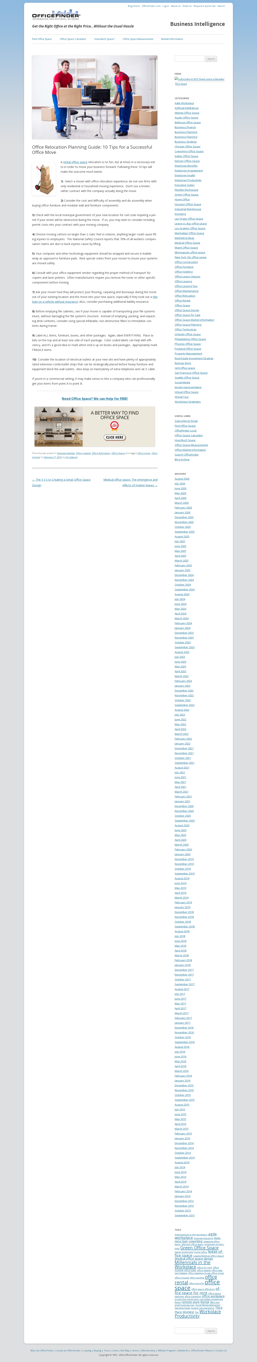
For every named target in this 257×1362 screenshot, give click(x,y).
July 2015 (180, 1109)
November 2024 (184, 580)
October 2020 (183, 816)
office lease (190, 1270)
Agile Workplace (184, 103)
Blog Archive (182, 459)
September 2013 (185, 1215)
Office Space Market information (194, 320)
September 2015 (185, 1100)
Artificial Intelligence (187, 108)
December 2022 (184, 690)
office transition (193, 1296)
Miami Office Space (186, 247)
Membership (148, 1350)
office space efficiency (203, 1289)
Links (115, 1350)
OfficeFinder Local (185, 430)
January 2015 (182, 1138)
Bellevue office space (188, 122)
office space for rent (197, 1290)
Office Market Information (190, 450)
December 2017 (184, 970)
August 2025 (182, 536)
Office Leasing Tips (186, 286)
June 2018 (180, 941)
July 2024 (180, 599)
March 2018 (182, 955)
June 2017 (180, 998)
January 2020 (182, 854)
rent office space (185, 368)
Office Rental (182, 300)
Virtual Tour (182, 397)
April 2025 (180, 556)
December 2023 (184, 633)
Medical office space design (194, 1258)
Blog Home (134, 5)
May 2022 (180, 724)
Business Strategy (66, 453)
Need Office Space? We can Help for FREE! (95, 398)
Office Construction (186, 262)
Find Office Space (42, 39)
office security (196, 1283)
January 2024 (182, 628)
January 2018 (182, 965)
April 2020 (180, 840)
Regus (178, 1302)
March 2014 (182, 1186)
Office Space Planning (188, 324)
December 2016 (184, 1027)
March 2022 (182, 734)
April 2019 (180, 893)
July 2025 (180, 541)
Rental (204, 1302)
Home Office (182, 199)
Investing (180, 214)
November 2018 (184, 917)
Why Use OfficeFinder (42, 1350)
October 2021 (183, 758)
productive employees (187, 1299)
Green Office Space (187, 194)
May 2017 (180, 1003)
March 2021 (182, 791)
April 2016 (180, 1066)
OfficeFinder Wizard (202, 1350)
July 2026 (180, 483)
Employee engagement (189, 170)
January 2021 (182, 801)
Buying (97, 1350)
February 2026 (183, 507)
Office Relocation (101, 453)
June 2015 (180, 1114)
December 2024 (184, 575)
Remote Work (183, 363)
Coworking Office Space (189, 151)
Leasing (87, 1350)
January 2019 (182, 907)
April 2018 (180, 950)
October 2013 (183, 1210)
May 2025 (180, 551)
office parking (197, 1277)
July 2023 (180, 657)
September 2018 (185, 926)
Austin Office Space (186, 117)
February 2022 (183, 738)
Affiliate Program (167, 1350)
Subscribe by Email (186, 421)
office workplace (213, 1296)
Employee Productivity (188, 180)
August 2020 (182, 825)
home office (200, 1252)
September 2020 (185, 820)
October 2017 (183, 979)
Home (135, 1350)
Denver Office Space (187, 161)
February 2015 (183, 1133)
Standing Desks (182, 1308)
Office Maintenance (187, 291)
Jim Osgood (71, 457)
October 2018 (183, 921)
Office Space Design (187, 310)
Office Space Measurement (138, 39)
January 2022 (182, 743)
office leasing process (199, 1273)
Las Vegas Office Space (189, 218)
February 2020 (183, 849)
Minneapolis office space (190, 252)
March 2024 (182, 618)
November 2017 (184, 974)
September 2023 (185, 647)
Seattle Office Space (187, 377)
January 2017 (182, 1023)
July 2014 (180, 1167)
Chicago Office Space (187, 146)
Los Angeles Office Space (190, 228)
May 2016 (180, 1061)
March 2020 (182, 844)
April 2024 (180, 613)
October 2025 (183, 527)
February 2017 (183, 1018)
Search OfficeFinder (187, 454)
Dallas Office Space (186, 156)
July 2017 (180, 994)
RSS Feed (181, 84)
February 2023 (183, 681)
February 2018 (183, 960)
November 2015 (184, 1090)
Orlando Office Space (188, 334)
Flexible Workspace (186, 190)
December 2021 (184, 748)
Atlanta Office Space (187, 113)
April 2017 (180, 1008)
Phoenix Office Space (188, 344)
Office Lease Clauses (187, 276)
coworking (196, 1241)
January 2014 (182, 1196)
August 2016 (182, 1047)
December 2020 (184, 806)
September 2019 (185, 873)
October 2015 (183, 1095)
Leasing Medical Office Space (208, 1255)
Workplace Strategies (188, 401)
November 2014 (184, 1148)
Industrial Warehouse (188, 209)
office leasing (204, 1270)
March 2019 (182, 897)
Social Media (182, 382)
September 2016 (185, 1042)
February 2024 (183, 623)
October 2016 (183, 1037)
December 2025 (184, 517)
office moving (182, 1277)
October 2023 (183, 642)
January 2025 (182, 570)
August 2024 (182, 594)
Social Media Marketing (207, 1305)
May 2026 (180, 493)
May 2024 (180, 608)
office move (144, 453)
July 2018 (180, 936)
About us (176, 5)
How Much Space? (104, 39)
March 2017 (182, 1013)
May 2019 (180, 888)
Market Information (172, 39)
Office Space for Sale (187, 315)
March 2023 (182, 676)
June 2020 (180, 830)
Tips (197, 1312)
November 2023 (184, 637)
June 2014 (180, 1172)
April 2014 (180, 1181)
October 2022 (183, 700)
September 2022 (185, 705)
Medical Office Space (187, 243)
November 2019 (184, 864)
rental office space (75, 162)
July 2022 (180, 714)
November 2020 (184, 811)
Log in (166, 5)
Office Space (118, 453)
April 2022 (180, 729)
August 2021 (182, 767)
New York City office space (191, 257)
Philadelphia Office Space (190, 339)
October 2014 (183, 1153)
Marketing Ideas (184, 238)
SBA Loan (215, 1302)
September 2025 (185, 531)
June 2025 (180, 546)
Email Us (187, 5)
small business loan (185, 1305)
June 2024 (180, 604)
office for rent (204, 1267)
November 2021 (184, 753)
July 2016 (180, 1051)
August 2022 (182, 710)
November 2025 (184, 522)
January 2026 (182, 512)
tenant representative (188, 387)
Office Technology (186, 329)
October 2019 (183, 868)
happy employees (184, 1252)
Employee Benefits (186, 166)
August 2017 (182, 989)
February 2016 (183, 1076)
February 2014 (183, 1191)
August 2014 (182, 1162)
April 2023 (180, 671)
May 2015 (180, 1119)
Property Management (188, 353)
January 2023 (182, 686)
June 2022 (180, 719)
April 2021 (180, 787)
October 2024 (183, 584)
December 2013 (184, 1201)
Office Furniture (184, 267)
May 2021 (180, 782)
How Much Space (185, 440)
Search (221, 5)
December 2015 (184, 1085)
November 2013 (184, 1206)
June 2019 (180, 883)
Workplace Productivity (198, 1313)
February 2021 (183, 796)
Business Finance (185, 127)
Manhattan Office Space (189, 233)
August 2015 (182, 1104)
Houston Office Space (188, 204)
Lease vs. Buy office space (191, 223)
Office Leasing (83, 453)
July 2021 (180, 772)
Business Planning (186, 132)
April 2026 (180, 498)
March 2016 (182, 1071)
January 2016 (182, 1080)
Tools (107, 1350)
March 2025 (182, 560)
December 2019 (184, 859)
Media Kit (183, 1350)
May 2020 (180, 835)
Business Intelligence (197, 23)
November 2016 (184, 1032)
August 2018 (182, 931)
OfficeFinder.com (151, 5)
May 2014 (180, 1177)
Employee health (185, 175)
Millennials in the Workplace (192, 1264)
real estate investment (211, 1299)
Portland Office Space (188, 348)
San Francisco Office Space (191, 373)
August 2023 (182, 652)
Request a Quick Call (204, 5)
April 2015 (180, 1124)
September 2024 (185, 589)
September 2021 (185, 763)
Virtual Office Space (187, 392)
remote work (191, 1302)
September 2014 (185, 1157)
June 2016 (180, 1056)
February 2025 (183, 565)
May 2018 (180, 946)
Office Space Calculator (73, 39)
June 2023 (180, 661)
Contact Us (221, 1350)
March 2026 (182, 503)
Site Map (125, 1350)
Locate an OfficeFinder (68, 1350)
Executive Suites (185, 185)
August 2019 (182, 878)
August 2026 (182, 478)
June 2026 (180, 488)
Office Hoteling (184, 271)
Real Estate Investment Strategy (194, 358)
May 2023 (180, 666)
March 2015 (182, 1128)
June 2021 (180, 777)
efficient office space (193, 1244)
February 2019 (183, 902)
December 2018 (184, 912)
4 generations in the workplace (191, 1234)
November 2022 (184, 695)
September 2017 (185, 984)
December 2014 (184, 1143)
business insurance (203, 1238)
